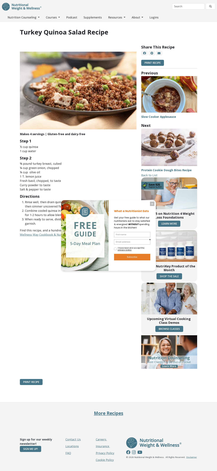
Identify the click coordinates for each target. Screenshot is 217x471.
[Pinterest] (152, 53)
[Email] (159, 53)
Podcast (71, 17)
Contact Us (73, 439)
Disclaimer (191, 457)
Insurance (103, 446)
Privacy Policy (105, 453)
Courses (52, 17)
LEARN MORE (169, 223)
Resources (115, 17)
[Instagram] (134, 453)
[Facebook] (144, 53)
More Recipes (108, 413)
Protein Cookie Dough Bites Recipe (166, 170)
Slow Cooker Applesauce (158, 117)
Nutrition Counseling (22, 17)
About (136, 17)
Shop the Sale (169, 276)
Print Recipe (153, 63)
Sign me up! (30, 449)
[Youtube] (139, 453)
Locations (72, 446)
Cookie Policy (105, 460)
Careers (101, 439)
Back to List (149, 175)
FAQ (68, 453)
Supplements (93, 17)
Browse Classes (169, 329)
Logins (154, 17)
